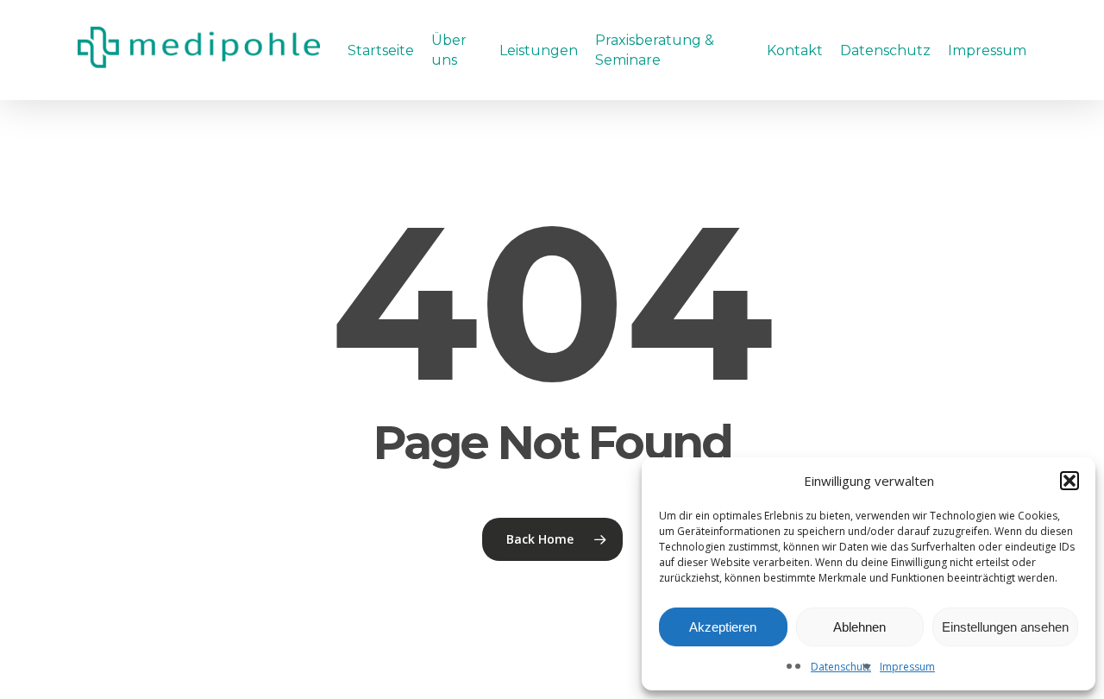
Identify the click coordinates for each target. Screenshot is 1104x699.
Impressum (907, 666)
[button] (1069, 480)
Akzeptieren (722, 627)
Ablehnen (859, 627)
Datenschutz (841, 666)
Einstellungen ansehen (1005, 627)
